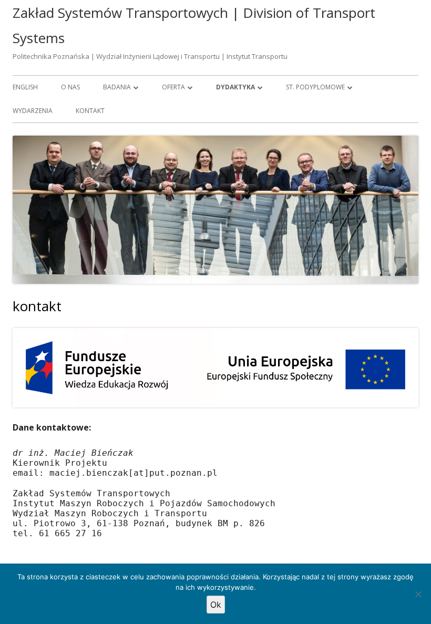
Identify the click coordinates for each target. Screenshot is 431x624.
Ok (215, 604)
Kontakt (90, 110)
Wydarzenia (33, 110)
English (25, 87)
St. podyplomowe (315, 87)
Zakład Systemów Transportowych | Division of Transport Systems (194, 25)
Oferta (173, 87)
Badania (117, 87)
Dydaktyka (235, 87)
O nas (70, 87)
